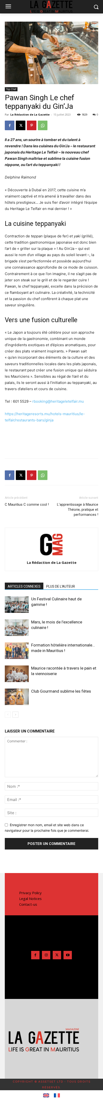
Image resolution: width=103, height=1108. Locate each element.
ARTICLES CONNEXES (24, 586)
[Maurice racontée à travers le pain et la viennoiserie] (17, 673)
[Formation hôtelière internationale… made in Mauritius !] (17, 650)
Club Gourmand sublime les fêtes (61, 691)
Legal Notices (30, 898)
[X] (20, 125)
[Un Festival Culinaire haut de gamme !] (17, 604)
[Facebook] (9, 125)
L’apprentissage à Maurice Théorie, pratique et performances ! (77, 509)
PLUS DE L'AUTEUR (60, 586)
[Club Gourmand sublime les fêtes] (17, 697)
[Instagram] (46, 955)
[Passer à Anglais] (46, 1095)
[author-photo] (51, 556)
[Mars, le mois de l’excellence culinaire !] (17, 627)
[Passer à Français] (57, 1095)
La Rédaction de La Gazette (30, 114)
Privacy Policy (30, 892)
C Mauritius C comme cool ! (27, 504)
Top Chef (11, 89)
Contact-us (28, 904)
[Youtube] (67, 955)
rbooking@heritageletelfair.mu (58, 401)
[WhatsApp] (42, 125)
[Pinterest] (31, 125)
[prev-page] (8, 715)
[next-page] (15, 715)
